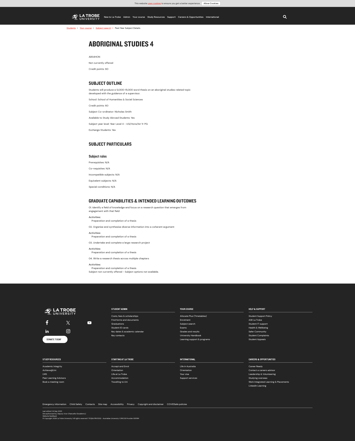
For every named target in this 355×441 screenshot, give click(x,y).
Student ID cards (119, 327)
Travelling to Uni (119, 381)
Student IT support (258, 323)
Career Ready (256, 366)
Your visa (184, 374)
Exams (183, 327)
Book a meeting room (53, 381)
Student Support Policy (260, 316)
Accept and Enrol (120, 366)
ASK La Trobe (255, 319)
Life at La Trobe (119, 374)
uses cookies (154, 3)
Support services (188, 378)
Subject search (103, 28)
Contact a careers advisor (262, 370)
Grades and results (189, 331)
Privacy (131, 404)
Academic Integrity (52, 366)
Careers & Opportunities (190, 17)
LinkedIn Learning (257, 385)
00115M (136, 418)
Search (285, 17)
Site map (102, 404)
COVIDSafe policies (177, 404)
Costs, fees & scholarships (124, 316)
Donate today (54, 339)
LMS (45, 374)
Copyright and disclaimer (151, 404)
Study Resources (156, 17)
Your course (139, 17)
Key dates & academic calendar (127, 331)
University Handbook (190, 335)
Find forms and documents (125, 319)
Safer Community (257, 331)
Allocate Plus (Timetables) (193, 316)
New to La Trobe (112, 17)
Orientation (117, 370)
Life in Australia (188, 366)
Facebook (47, 322)
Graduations (117, 323)
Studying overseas (258, 378)
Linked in (47, 331)
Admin (126, 17)
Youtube (89, 322)
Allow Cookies (211, 3)
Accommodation (119, 378)
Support (171, 17)
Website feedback (50, 416)
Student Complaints (259, 335)
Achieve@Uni (49, 370)
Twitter (68, 322)
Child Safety (76, 404)
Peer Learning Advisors (54, 378)
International (212, 17)
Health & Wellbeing (258, 327)
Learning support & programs (195, 339)
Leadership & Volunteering (262, 374)
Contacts (90, 404)
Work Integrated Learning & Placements (269, 381)
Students (71, 28)
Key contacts (118, 335)
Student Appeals (257, 339)
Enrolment (185, 319)
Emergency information (54, 404)
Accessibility (117, 404)
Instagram (68, 331)
